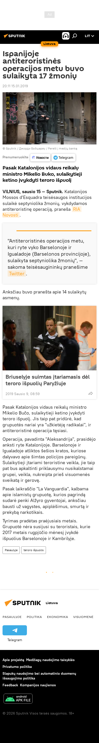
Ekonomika (57, 616)
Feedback (10, 685)
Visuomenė (83, 616)
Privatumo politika (17, 666)
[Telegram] (63, 157)
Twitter (17, 273)
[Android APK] (18, 699)
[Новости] (40, 157)
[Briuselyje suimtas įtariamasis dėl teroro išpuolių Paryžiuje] (49, 338)
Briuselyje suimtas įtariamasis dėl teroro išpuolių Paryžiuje (48, 380)
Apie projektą (13, 660)
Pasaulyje (11, 550)
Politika (34, 616)
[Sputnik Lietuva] (15, 38)
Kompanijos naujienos (38, 685)
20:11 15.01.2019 (15, 86)
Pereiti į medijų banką (62, 148)
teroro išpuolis (34, 550)
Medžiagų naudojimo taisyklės (50, 660)
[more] (91, 393)
